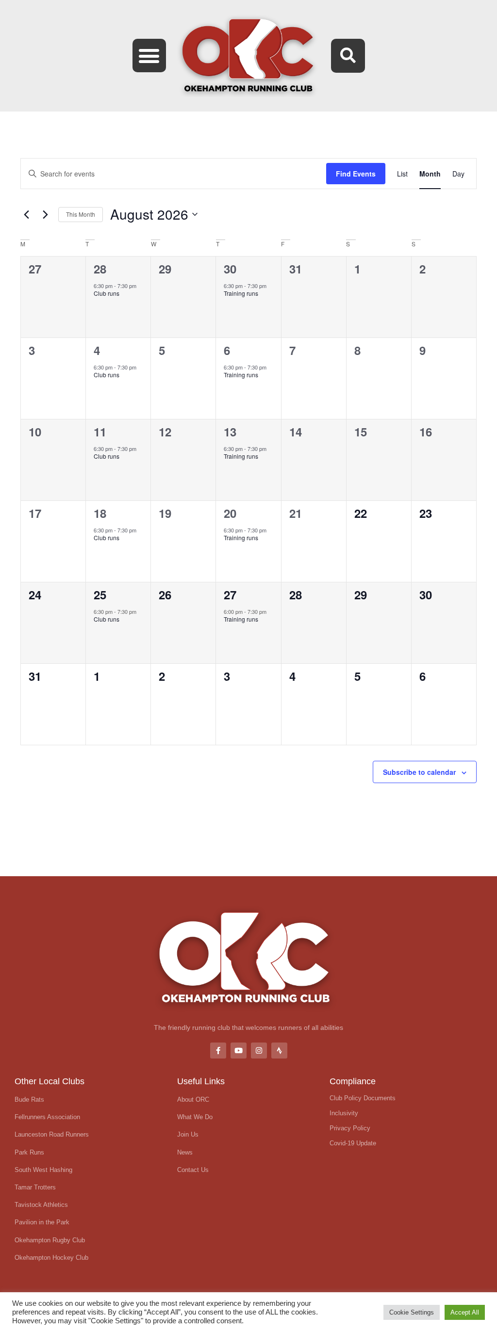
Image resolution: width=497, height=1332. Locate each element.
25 (100, 594)
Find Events (356, 173)
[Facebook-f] (218, 1051)
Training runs (241, 293)
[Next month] (45, 214)
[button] (149, 55)
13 (230, 431)
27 (230, 594)
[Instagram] (259, 1051)
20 (230, 513)
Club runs (106, 293)
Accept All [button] (464, 1312)
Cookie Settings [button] (411, 1312)
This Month (80, 214)
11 (100, 431)
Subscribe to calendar (419, 772)
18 (100, 513)
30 (230, 268)
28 (100, 268)
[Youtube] (239, 1051)
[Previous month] (26, 214)
